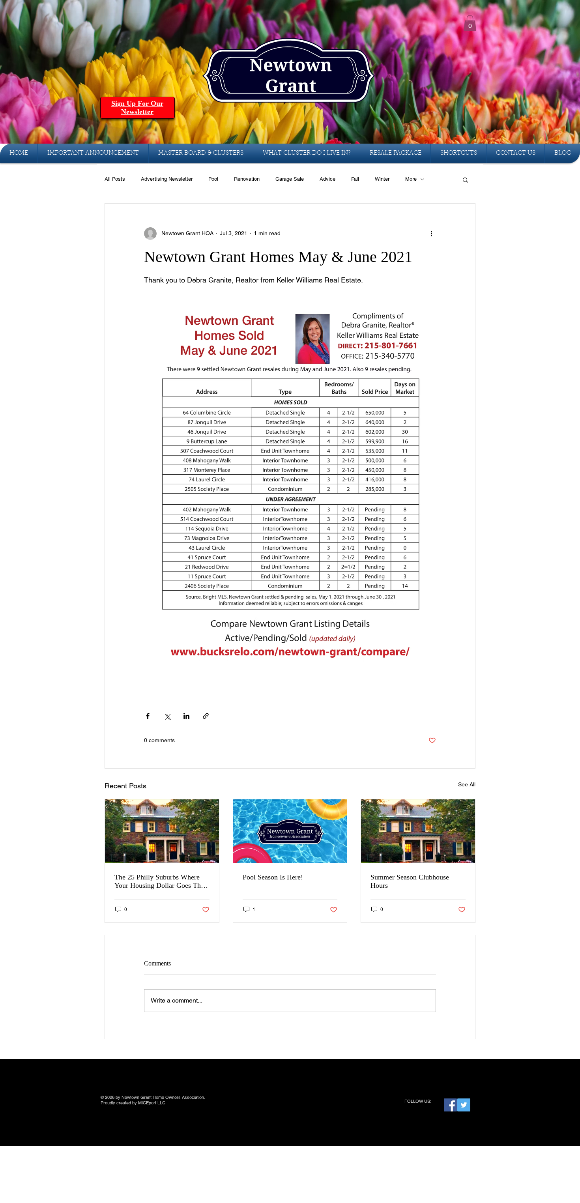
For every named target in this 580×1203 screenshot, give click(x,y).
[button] (470, 23)
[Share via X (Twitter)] (167, 716)
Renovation (247, 179)
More (411, 179)
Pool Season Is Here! (273, 877)
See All (466, 784)
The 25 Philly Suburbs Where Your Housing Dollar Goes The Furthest (159, 881)
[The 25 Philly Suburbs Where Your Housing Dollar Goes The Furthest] (162, 831)
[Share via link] (206, 716)
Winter (382, 179)
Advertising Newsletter (167, 179)
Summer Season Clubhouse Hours (409, 881)
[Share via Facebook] (148, 716)
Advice (327, 179)
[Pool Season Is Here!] (290, 831)
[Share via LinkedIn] (186, 716)
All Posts (115, 179)
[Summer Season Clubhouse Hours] (418, 831)
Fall (355, 179)
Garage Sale (289, 179)
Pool (213, 179)
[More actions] (431, 233)
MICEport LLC (151, 1103)
